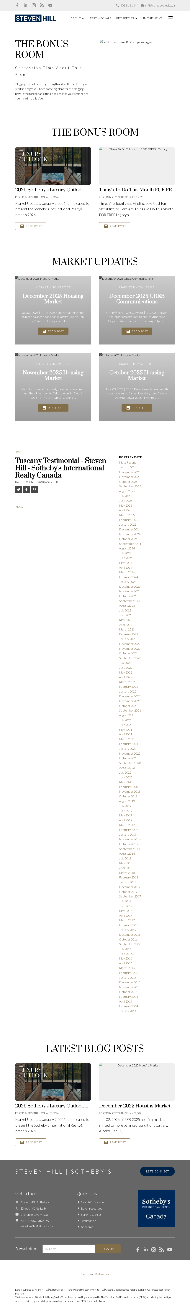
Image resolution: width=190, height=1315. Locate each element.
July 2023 (125, 610)
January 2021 (127, 748)
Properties (125, 18)
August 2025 (127, 491)
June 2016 (125, 953)
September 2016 (130, 944)
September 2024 (130, 543)
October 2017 (128, 891)
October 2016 (128, 939)
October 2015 (128, 991)
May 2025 (125, 505)
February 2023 (128, 634)
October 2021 (128, 705)
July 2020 (125, 772)
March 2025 (127, 515)
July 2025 (125, 496)
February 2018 (128, 877)
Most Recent (127, 462)
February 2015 (128, 996)
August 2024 (127, 548)
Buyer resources (91, 1208)
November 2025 (129, 476)
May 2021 (125, 729)
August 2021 (127, 715)
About (76, 18)
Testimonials (88, 1220)
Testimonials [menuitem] (100, 18)
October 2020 (128, 758)
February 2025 (128, 519)
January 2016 (127, 977)
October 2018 (128, 844)
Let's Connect (157, 1171)
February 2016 (128, 972)
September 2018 (130, 849)
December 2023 (129, 586)
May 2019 (125, 815)
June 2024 (125, 557)
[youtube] (171, 1250)
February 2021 (128, 743)
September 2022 (130, 658)
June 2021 (125, 724)
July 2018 (125, 858)
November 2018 (129, 839)
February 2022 (128, 686)
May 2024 (125, 562)
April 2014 (125, 1001)
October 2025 (128, 481)
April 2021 (125, 734)
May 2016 (125, 958)
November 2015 (129, 987)
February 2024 (128, 577)
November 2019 (129, 791)
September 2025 (130, 486)
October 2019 (128, 796)
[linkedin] (147, 1250)
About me (87, 1227)
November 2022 (129, 648)
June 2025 (125, 500)
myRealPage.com (100, 1274)
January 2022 (127, 691)
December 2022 (129, 643)
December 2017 (129, 887)
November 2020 (129, 753)
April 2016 (125, 963)
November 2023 (129, 591)
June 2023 (125, 615)
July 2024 (125, 553)
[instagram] (155, 1250)
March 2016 (127, 968)
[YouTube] (50, 5)
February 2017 (128, 925)
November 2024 (129, 534)
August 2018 (127, 853)
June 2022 (125, 667)
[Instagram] (34, 5)
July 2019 (125, 805)
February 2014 (128, 1006)
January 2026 (127, 467)
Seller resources (91, 1214)
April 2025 (125, 510)
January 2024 (127, 581)
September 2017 (130, 896)
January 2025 (127, 524)
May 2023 (125, 620)
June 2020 (125, 777)
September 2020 (130, 763)
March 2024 (127, 572)
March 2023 (127, 629)
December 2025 (129, 472)
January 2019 (127, 834)
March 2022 (127, 682)
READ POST (34, 226)
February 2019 (128, 829)
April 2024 (125, 567)
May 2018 (125, 863)
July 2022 (125, 662)
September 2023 (130, 601)
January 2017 (127, 930)
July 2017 (125, 901)
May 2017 (125, 910)
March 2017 (127, 920)
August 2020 (127, 767)
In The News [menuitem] (152, 18)
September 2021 (130, 710)
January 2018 (127, 882)
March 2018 (127, 872)
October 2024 (128, 538)
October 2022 (128, 653)
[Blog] (42, 5)
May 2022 (125, 672)
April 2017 (125, 915)
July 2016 (125, 949)
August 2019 (127, 801)
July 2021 (125, 720)
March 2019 (127, 825)
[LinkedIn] (25, 5)
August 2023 (127, 605)
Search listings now (92, 1202)
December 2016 (129, 934)
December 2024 (129, 529)
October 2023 (128, 596)
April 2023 (125, 624)
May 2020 (125, 782)
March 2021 (127, 739)
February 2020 (128, 786)
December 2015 (129, 982)
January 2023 (127, 639)
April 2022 (125, 677)
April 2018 (125, 868)
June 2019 (125, 810)
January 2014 (127, 1011)
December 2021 (129, 696)
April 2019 (125, 820)
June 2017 (125, 906)
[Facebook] (17, 5)
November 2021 (129, 701)
